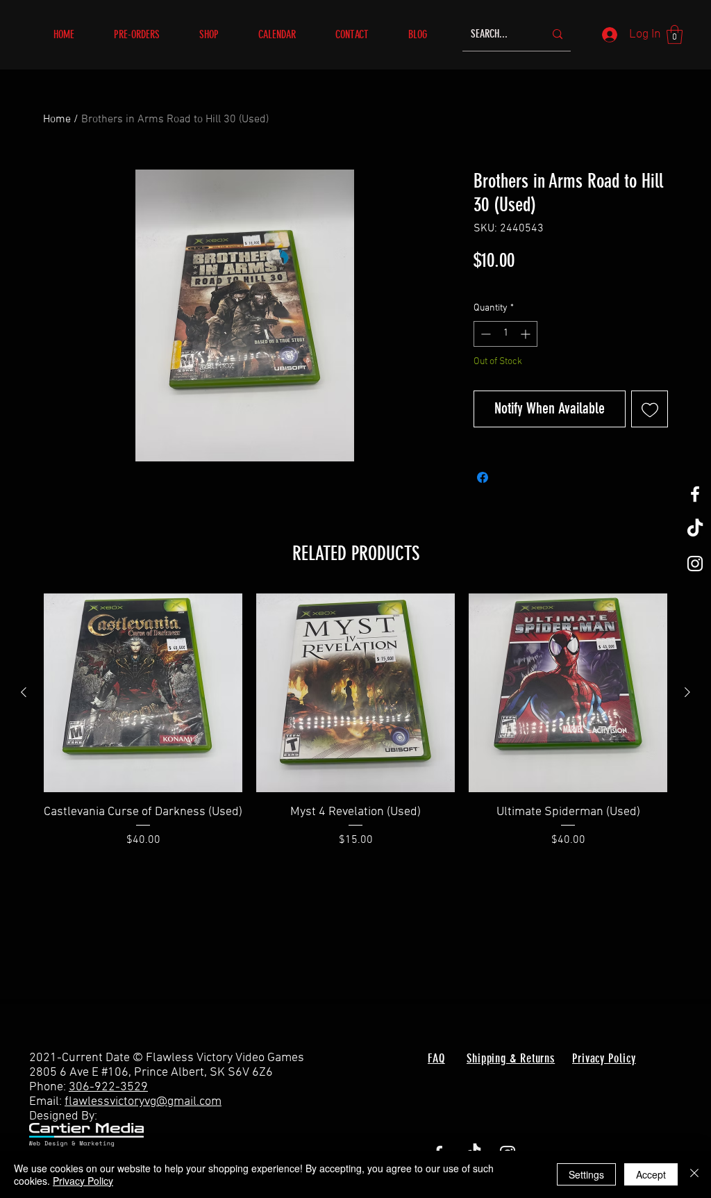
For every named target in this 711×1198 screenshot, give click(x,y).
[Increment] (526, 334)
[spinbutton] (505, 334)
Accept (651, 1174)
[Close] (694, 1174)
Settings (586, 1174)
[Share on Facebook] (482, 477)
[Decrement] (484, 334)
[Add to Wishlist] (649, 409)
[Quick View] (143, 692)
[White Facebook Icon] (695, 494)
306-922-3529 (108, 1087)
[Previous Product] (23, 692)
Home (57, 119)
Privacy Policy (83, 1181)
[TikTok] (695, 528)
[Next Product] (687, 692)
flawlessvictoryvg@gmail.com (143, 1101)
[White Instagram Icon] (695, 563)
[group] (355, 730)
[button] (218, 34)
